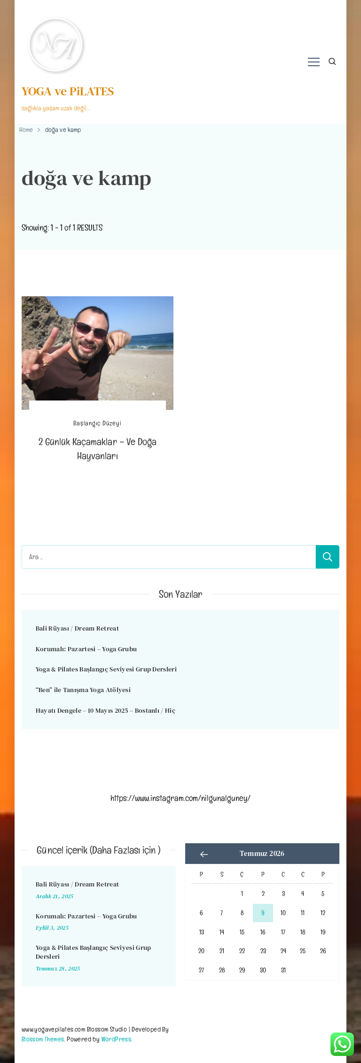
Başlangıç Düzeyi (97, 423)
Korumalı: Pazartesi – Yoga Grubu (86, 649)
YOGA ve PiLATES (68, 91)
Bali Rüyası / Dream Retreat (77, 628)
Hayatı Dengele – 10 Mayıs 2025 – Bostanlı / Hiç (105, 710)
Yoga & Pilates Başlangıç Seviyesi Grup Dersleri (106, 669)
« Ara (204, 854)
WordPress (117, 1038)
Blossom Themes (43, 1038)
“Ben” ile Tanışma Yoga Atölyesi (83, 689)
